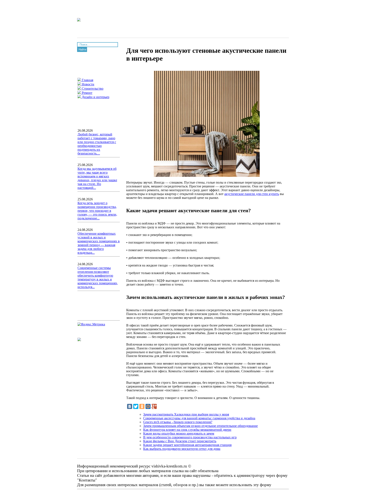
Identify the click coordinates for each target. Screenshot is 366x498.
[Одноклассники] (141, 406)
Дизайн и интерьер (95, 97)
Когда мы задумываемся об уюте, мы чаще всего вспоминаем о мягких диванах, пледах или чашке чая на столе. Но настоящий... (97, 178)
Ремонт (86, 93)
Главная (87, 80)
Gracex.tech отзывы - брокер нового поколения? (177, 422)
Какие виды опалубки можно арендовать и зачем (178, 433)
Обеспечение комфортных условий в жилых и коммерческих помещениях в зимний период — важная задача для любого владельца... (99, 243)
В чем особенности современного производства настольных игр (190, 437)
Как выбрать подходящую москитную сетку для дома (181, 449)
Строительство (92, 88)
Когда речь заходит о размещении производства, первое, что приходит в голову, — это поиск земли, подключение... (97, 210)
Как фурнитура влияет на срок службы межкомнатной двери (187, 429)
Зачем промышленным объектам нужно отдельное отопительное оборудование (200, 426)
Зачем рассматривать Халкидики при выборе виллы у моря (186, 414)
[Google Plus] (154, 406)
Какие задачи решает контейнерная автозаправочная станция (187, 445)
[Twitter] (135, 406)
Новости (87, 84)
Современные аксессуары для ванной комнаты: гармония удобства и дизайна (199, 418)
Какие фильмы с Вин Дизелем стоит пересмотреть (179, 441)
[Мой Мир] (148, 406)
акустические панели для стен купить (251, 194)
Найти (82, 49)
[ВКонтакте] (129, 406)
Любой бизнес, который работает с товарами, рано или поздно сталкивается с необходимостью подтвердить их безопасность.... (97, 144)
